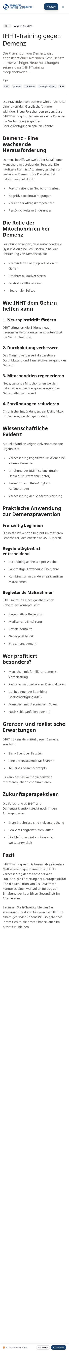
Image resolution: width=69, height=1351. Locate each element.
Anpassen (43, 1347)
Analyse (51, 6)
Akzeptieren (58, 1347)
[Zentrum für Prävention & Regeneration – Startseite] (18, 6)
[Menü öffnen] (63, 6)
